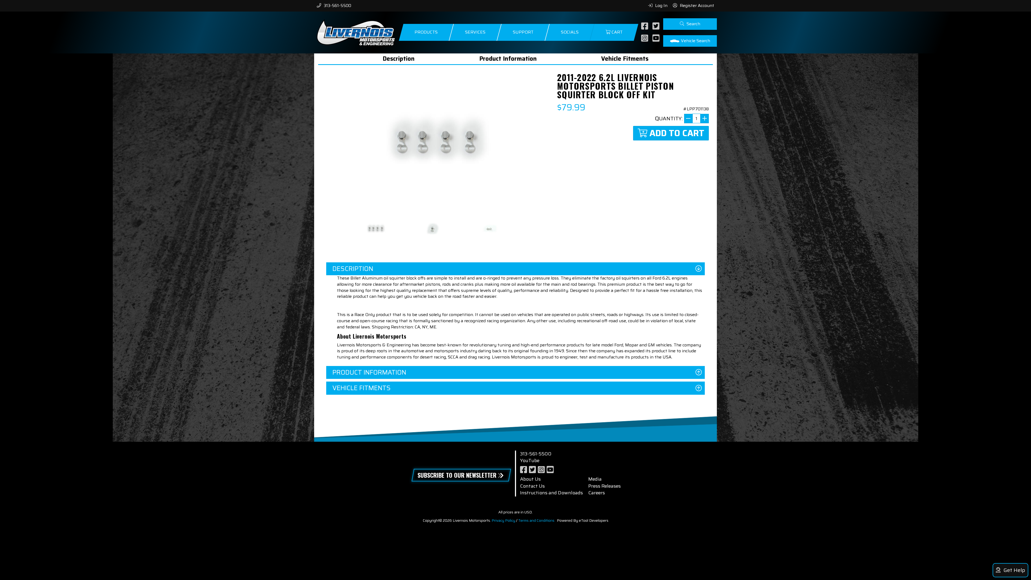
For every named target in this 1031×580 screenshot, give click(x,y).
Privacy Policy (503, 520)
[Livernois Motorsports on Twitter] (657, 26)
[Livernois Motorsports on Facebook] (645, 26)
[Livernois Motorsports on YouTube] (657, 38)
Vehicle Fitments (624, 58)
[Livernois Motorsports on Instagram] (645, 38)
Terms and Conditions (536, 520)
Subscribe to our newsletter (457, 475)
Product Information (508, 58)
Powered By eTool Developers (582, 520)
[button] (690, 24)
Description (399, 58)
